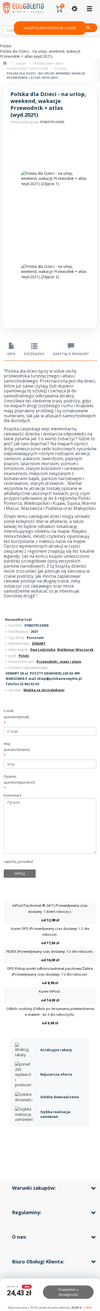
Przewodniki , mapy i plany (59, 661)
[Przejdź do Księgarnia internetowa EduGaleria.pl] (4, 63)
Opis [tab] (11, 353)
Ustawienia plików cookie (50, 46)
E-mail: (16, 713)
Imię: (17, 746)
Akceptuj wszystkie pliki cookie (50, 28)
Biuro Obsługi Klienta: (38, 1261)
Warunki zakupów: (34, 1188)
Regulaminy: (26, 1212)
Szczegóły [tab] (34, 353)
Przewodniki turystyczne (27, 68)
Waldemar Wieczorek (75, 649)
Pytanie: (19, 779)
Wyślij (20, 873)
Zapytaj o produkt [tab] (71, 353)
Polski (24, 656)
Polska (60, 68)
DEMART (39, 643)
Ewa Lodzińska (42, 649)
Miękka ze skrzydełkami (44, 690)
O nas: (19, 1237)
